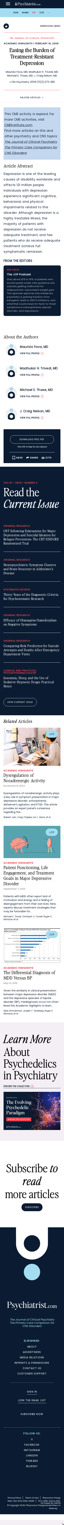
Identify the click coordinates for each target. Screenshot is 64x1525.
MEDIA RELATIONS (32, 1357)
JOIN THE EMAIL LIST (32, 1400)
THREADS (32, 1461)
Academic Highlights (18, 43)
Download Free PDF (32, 439)
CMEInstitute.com (18, 125)
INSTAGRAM (32, 1450)
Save (15, 12)
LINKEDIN (32, 1455)
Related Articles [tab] (30, 97)
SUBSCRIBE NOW (32, 1414)
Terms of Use (31, 1497)
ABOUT (32, 1346)
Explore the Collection (17, 1086)
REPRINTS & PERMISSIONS (32, 1363)
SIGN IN (32, 1391)
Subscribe (32, 1207)
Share (25, 12)
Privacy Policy (14, 1497)
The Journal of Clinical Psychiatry (30, 142)
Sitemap (53, 1508)
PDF (34, 12)
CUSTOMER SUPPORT (32, 1373)
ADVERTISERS (32, 1352)
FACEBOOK (31, 1445)
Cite (41, 12)
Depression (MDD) (50, 26)
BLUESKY (32, 1466)
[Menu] (8, 4)
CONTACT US (32, 1368)
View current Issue (20, 702)
